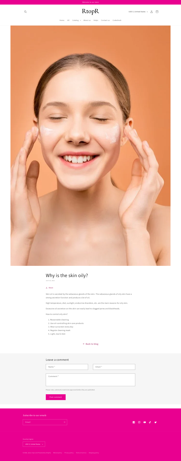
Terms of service (81, 453)
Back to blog (92, 343)
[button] (25, 11)
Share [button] (51, 288)
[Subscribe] (64, 422)
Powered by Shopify (44, 453)
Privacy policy (69, 453)
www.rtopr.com (33, 453)
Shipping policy (94, 453)
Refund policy (57, 453)
